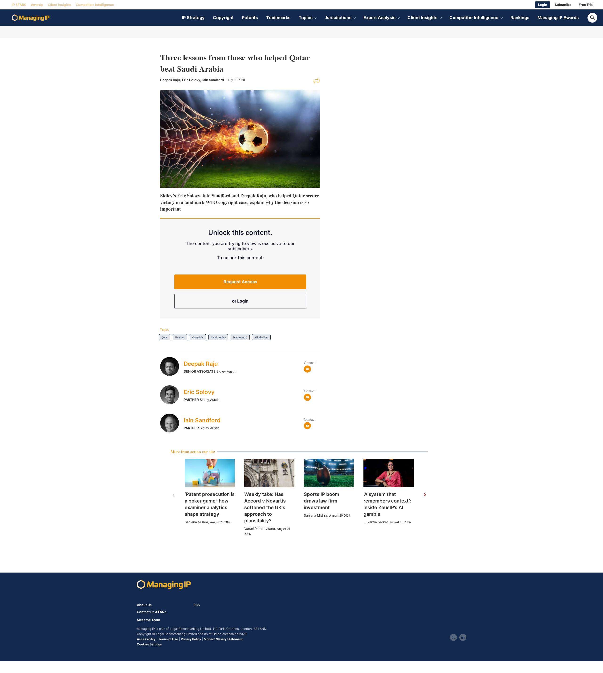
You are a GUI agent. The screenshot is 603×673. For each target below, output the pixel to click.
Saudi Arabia (218, 337)
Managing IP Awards (558, 17)
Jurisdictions (338, 17)
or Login (240, 301)
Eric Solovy (191, 80)
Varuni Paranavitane (259, 529)
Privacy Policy (191, 639)
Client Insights (59, 5)
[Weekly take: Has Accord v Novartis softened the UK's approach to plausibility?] (269, 473)
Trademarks (278, 17)
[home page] (30, 17)
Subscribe (563, 5)
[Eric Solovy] (172, 394)
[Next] (424, 495)
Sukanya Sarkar (375, 522)
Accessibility (146, 639)
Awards (37, 5)
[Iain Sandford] (172, 423)
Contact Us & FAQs (152, 612)
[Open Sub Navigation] (315, 17)
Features (180, 337)
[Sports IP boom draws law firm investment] (329, 473)
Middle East (261, 337)
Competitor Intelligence (95, 5)
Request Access (240, 281)
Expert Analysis (379, 17)
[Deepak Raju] (172, 366)
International (240, 337)
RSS (196, 605)
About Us (144, 605)
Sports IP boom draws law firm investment (321, 500)
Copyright (223, 17)
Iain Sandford (213, 80)
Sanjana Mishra (196, 522)
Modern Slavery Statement (223, 639)
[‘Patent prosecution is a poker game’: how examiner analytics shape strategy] (210, 473)
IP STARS (19, 5)
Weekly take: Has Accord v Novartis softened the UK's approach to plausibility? (265, 507)
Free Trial (586, 5)
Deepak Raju (201, 363)
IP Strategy (193, 17)
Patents (250, 17)
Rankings (519, 17)
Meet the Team (148, 620)
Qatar (165, 337)
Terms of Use (168, 639)
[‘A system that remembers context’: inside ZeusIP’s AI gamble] (388, 473)
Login (542, 5)
